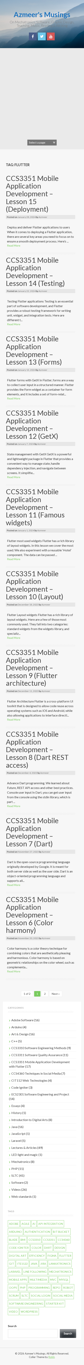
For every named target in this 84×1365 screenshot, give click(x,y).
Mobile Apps (18, 1279)
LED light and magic (24, 1154)
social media (63, 1295)
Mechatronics (20, 1161)
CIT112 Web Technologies (29, 1080)
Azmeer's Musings (42, 14)
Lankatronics (60, 1263)
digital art (17, 1255)
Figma (52, 1255)
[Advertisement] (42, 92)
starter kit (55, 1303)
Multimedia (38, 1279)
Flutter (65, 1255)
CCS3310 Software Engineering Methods (38, 1048)
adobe (14, 1223)
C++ (14, 1041)
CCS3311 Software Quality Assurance (36, 1055)
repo (56, 1287)
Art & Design (20, 1034)
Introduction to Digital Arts (29, 1120)
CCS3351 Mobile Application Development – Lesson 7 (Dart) (32, 832)
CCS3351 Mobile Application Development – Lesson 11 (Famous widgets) (35, 507)
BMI (23, 1239)
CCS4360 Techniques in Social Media (36, 1073)
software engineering (26, 1303)
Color (36, 1247)
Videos (16, 1189)
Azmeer (43, 217)
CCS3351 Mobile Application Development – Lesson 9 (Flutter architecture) (32, 667)
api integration (50, 1223)
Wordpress (29, 1311)
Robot (68, 1287)
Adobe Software (22, 1020)
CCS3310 (34, 1239)
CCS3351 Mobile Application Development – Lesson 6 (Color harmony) (32, 914)
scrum (14, 1295)
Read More (13, 245)
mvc (53, 1279)
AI (33, 1223)
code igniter (19, 1247)
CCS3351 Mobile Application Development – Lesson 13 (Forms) (34, 350)
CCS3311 (49, 1239)
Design (60, 1247)
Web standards (21, 1196)
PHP (14, 1168)
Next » (56, 993)
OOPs (13, 1287)
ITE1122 (22, 1263)
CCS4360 (64, 1239)
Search (12, 1326)
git (11, 1263)
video (13, 1311)
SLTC (14, 1175)
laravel (15, 1271)
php (22, 1287)
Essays (15, 1106)
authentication (37, 1231)
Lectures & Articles (24, 1147)
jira (43, 1263)
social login (40, 1295)
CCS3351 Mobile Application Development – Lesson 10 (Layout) (34, 585)
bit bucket (61, 1231)
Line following (35, 1271)
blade (13, 1239)
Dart (48, 1247)
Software (17, 1182)
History (16, 1113)
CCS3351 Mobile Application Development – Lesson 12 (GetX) (32, 424)
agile (25, 1223)
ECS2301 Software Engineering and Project (40, 1094)
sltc (24, 1295)
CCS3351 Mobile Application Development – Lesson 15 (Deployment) (32, 193)
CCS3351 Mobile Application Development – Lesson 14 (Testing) (35, 271)
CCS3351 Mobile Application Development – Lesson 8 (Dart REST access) (37, 749)
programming (39, 1287)
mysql (64, 1279)
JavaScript (18, 1133)
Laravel (16, 1140)
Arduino (16, 1027)
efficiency (37, 1255)
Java (14, 1127)
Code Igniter (19, 1087)
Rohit (51, 1357)
